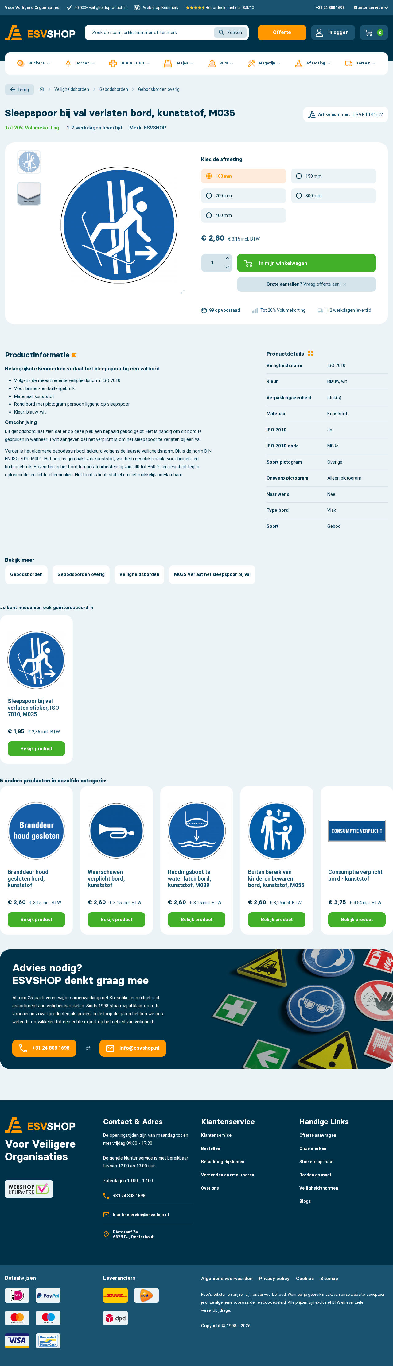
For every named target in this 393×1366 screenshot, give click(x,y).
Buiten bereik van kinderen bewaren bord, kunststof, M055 (276, 878)
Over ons (210, 1188)
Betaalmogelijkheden (222, 1161)
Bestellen (210, 1148)
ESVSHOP (155, 128)
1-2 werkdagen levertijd (94, 128)
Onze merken (312, 1148)
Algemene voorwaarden (227, 1278)
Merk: (136, 128)
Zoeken (234, 32)
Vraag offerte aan (322, 284)
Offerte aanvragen (282, 34)
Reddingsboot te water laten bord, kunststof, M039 (189, 878)
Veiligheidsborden (139, 574)
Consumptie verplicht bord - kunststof (355, 875)
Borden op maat (315, 1174)
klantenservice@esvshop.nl (141, 1214)
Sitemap (329, 1278)
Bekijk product (36, 748)
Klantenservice (369, 7)
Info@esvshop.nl (139, 1048)
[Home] (41, 89)
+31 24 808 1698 (330, 7)
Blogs (305, 1201)
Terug (23, 89)
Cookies (305, 1278)
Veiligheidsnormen (318, 1188)
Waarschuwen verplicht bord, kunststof (106, 878)
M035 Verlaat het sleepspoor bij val (212, 574)
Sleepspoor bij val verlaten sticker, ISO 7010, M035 (33, 707)
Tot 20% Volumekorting (32, 128)
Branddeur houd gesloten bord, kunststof (28, 878)
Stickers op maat (316, 1161)
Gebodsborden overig (81, 574)
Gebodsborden (26, 574)
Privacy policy (274, 1278)
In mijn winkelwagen (283, 263)
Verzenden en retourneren (227, 1174)
